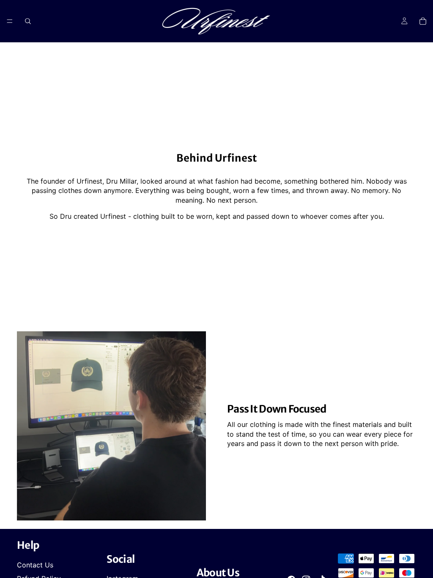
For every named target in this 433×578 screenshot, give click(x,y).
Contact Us (35, 565)
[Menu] (9, 21)
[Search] (28, 21)
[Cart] (423, 21)
